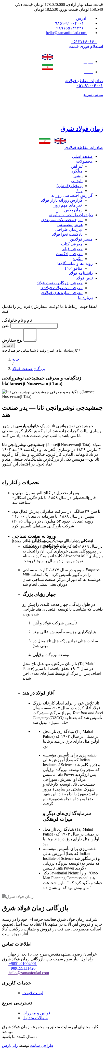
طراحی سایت (41, 1045)
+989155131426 (22, 968)
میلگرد (77, 171)
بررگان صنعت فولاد (28, 368)
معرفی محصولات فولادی (62, 288)
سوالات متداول (35, 1018)
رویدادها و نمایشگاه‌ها (75, 263)
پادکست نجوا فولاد (67, 234)
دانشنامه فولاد (81, 273)
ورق (79, 190)
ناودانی (77, 181)
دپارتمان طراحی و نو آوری (71, 215)
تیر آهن (77, 166)
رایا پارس (10, 1045)
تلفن (6, 325)
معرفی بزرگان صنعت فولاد (60, 283)
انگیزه (78, 258)
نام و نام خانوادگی (17, 320)
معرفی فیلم (72, 249)
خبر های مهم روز (68, 205)
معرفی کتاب (72, 244)
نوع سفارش (12, 340)
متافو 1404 (73, 268)
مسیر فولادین (81, 239)
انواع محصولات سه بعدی (62, 220)
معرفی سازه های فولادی (62, 292)
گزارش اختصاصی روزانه (72, 195)
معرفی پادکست (69, 254)
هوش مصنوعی (70, 224)
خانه (15, 359)
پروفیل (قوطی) (70, 185)
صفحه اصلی (82, 156)
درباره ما (85, 297)
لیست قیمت (32, 993)
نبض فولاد (84, 278)
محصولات (84, 161)
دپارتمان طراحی (69, 229)
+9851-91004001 (23, 963)
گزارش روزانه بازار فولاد (62, 200)
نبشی (78, 176)
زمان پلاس (73, 210)
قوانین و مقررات (36, 1013)
